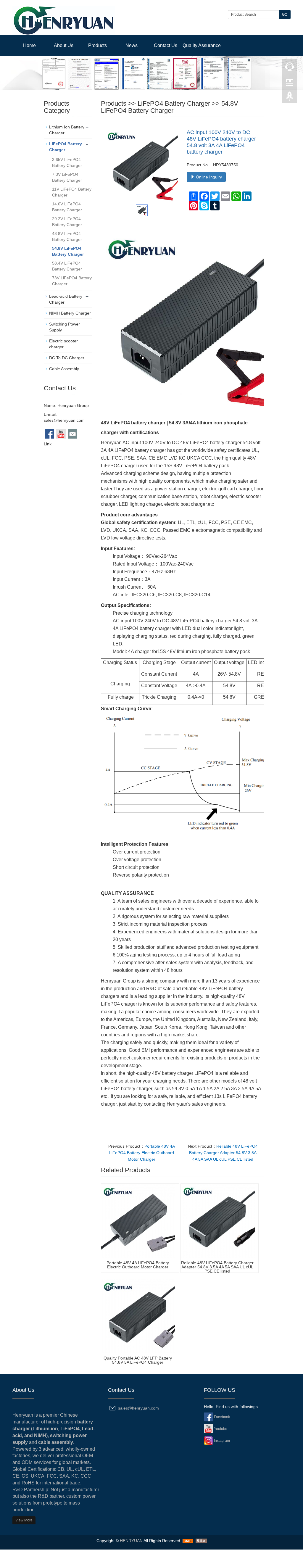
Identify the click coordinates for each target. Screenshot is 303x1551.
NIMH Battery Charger (70, 313)
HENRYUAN (131, 1540)
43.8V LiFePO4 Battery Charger (67, 236)
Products (97, 45)
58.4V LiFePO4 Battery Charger (67, 266)
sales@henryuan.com (64, 420)
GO (284, 14)
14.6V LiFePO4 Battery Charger (67, 207)
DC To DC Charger (66, 357)
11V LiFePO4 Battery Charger (71, 192)
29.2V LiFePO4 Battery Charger (67, 221)
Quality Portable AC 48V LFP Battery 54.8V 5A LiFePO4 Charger (138, 1360)
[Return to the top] (289, 98)
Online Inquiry (208, 177)
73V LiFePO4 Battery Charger (72, 281)
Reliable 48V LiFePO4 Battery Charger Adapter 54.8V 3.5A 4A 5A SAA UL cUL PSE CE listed (223, 1153)
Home (29, 45)
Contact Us (165, 45)
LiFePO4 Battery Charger (174, 103)
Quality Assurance (202, 45)
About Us (63, 45)
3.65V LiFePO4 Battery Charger (67, 162)
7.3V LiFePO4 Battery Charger (67, 177)
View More (24, 1520)
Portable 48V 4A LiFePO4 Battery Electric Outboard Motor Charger (142, 1153)
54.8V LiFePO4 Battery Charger (169, 107)
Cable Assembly (64, 368)
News (131, 45)
